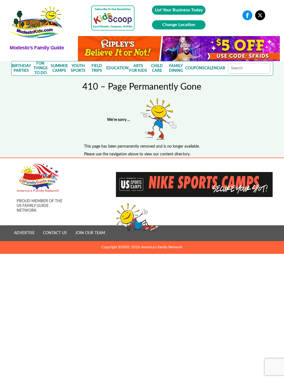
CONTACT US (55, 233)
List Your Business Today (179, 10)
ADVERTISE (24, 233)
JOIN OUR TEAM (90, 233)
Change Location (178, 24)
